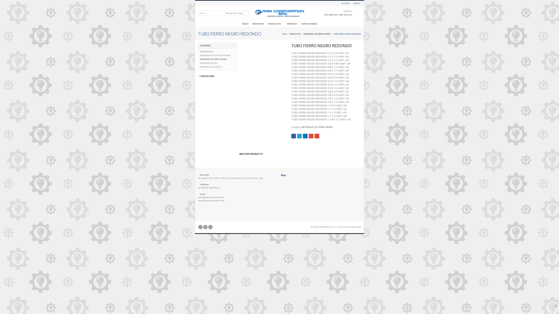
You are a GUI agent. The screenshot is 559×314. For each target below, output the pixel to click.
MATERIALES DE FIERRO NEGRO (317, 127)
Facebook (293, 136)
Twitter (299, 136)
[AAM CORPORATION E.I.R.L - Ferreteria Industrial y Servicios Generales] (279, 13)
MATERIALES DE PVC (208, 63)
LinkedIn (305, 136)
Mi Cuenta (345, 3)
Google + (311, 136)
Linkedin (210, 227)
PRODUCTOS (274, 23)
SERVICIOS (292, 23)
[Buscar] (246, 13)
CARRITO (356, 3)
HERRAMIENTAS (207, 51)
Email (317, 136)
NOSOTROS (258, 23)
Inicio (245, 23)
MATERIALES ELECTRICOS (211, 67)
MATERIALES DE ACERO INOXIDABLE (215, 55)
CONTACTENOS (309, 23)
